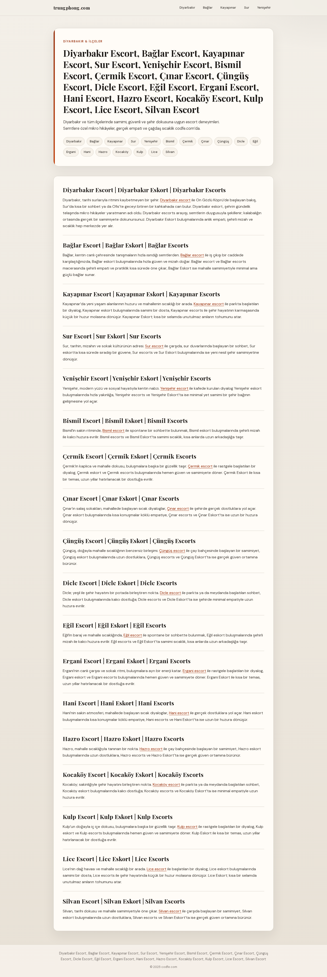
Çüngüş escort (172, 550)
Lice (154, 152)
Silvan (170, 152)
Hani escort (179, 712)
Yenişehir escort (174, 388)
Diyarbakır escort (175, 199)
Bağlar (208, 8)
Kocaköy (122, 152)
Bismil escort (113, 430)
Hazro (103, 152)
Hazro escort (151, 748)
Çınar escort (178, 508)
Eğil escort (133, 635)
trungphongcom (71, 8)
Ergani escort (194, 670)
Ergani (71, 152)
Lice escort (156, 868)
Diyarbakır (187, 8)
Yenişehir (264, 8)
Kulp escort (187, 826)
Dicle (241, 141)
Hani (87, 152)
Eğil (255, 141)
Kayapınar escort (209, 303)
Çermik (187, 141)
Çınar (205, 141)
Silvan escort (170, 911)
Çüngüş (223, 141)
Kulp (140, 152)
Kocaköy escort (166, 784)
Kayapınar (228, 8)
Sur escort (154, 345)
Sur (246, 8)
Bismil (170, 141)
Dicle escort (170, 592)
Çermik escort (200, 466)
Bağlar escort (192, 255)
